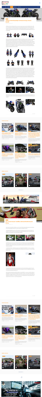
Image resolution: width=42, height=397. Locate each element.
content (3, 138)
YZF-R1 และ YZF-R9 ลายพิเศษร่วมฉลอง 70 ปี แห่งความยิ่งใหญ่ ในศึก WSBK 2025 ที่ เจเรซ (7, 183)
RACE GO (3, 131)
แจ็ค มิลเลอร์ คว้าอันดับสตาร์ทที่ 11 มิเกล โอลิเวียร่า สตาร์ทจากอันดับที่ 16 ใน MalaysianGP (7, 154)
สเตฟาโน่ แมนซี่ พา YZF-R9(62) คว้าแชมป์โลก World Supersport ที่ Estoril (21, 183)
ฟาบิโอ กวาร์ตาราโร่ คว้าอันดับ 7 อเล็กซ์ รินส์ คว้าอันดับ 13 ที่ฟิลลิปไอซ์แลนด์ (34, 154)
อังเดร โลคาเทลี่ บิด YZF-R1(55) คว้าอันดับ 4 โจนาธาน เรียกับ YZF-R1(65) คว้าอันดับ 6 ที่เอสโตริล (34, 182)
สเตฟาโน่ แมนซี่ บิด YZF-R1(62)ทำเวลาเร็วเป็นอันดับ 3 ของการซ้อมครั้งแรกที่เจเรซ (21, 134)
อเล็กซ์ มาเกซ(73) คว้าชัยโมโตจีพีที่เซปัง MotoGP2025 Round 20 (8, 133)
